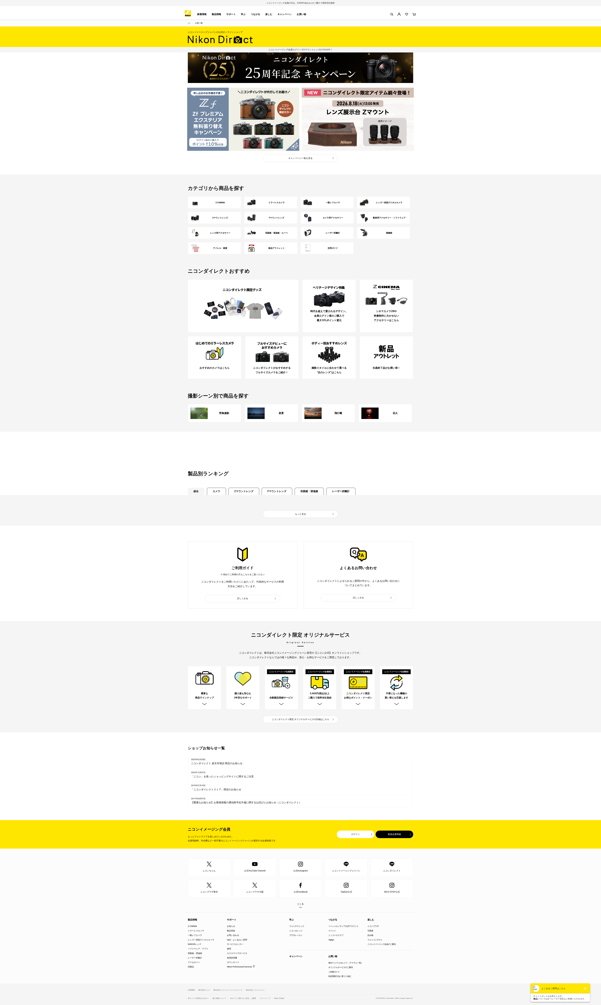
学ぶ (243, 14)
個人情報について (219, 998)
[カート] (414, 14)
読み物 (370, 935)
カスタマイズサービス (237, 953)
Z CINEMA (192, 926)
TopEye (331, 940)
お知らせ (231, 926)
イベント (332, 931)
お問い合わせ (233, 935)
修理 (229, 949)
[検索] (391, 14)
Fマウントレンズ (276, 491)
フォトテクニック (296, 926)
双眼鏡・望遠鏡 (309, 491)
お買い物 (301, 14)
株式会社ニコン (204, 990)
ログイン (355, 834)
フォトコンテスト (375, 940)
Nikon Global (279, 998)
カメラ (216, 491)
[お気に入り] (406, 14)
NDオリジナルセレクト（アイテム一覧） (345, 963)
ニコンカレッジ (295, 931)
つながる (255, 14)
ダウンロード (233, 962)
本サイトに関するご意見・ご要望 (243, 998)
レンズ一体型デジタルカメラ (201, 940)
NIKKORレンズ (194, 944)
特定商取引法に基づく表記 (339, 976)
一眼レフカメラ (195, 935)
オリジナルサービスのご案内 (340, 967)
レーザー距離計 (341, 491)
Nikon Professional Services (239, 967)
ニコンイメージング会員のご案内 (381, 944)
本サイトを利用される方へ (198, 998)
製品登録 (231, 931)
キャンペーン (284, 14)
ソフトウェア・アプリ (198, 949)
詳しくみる (242, 598)
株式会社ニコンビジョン (255, 990)
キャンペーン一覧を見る (300, 158)
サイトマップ (265, 998)
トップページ (189, 23)
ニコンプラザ (373, 926)
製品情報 (216, 14)
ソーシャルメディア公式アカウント (343, 926)
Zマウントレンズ (243, 491)
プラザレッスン (295, 935)
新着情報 (202, 14)
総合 (196, 491)
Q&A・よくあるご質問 (237, 940)
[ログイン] (399, 14)
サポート (231, 14)
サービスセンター (235, 944)
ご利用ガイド (334, 972)
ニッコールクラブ (335, 935)
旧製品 (191, 967)
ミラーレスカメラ (196, 931)
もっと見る (300, 514)
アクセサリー (194, 962)
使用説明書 (232, 958)
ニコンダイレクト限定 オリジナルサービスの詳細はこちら (300, 719)
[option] (243, 119)
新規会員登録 (394, 834)
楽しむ (268, 14)
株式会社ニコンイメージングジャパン (228, 990)
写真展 (370, 931)
